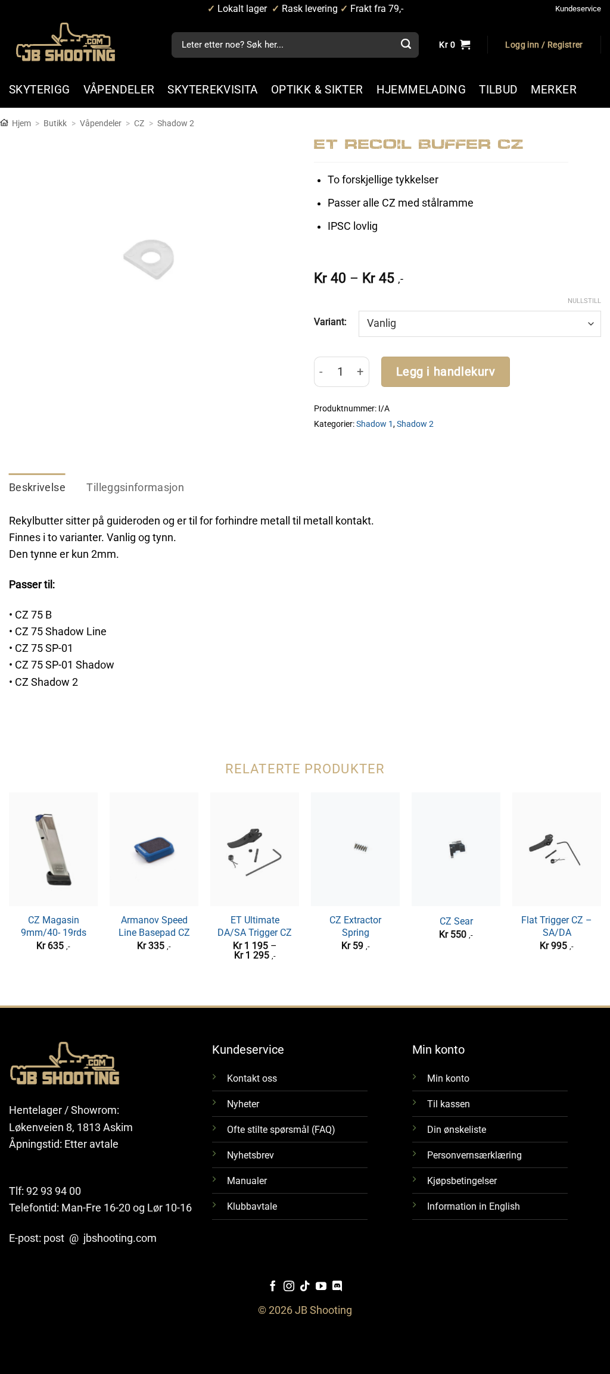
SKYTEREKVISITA (212, 89)
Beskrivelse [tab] (37, 488)
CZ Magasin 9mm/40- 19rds (53, 926)
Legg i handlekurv (446, 372)
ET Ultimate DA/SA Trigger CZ (254, 926)
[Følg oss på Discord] (337, 1287)
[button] (544, 45)
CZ (139, 123)
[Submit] (405, 45)
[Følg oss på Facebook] (272, 1287)
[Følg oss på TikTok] (305, 1287)
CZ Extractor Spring (355, 926)
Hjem (21, 123)
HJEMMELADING (421, 89)
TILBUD (498, 89)
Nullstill (584, 301)
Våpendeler (101, 123)
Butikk (55, 123)
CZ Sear (456, 921)
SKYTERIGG (39, 89)
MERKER (554, 89)
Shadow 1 (374, 424)
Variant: (330, 322)
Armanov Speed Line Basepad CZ (154, 926)
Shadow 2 (175, 123)
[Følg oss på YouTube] (321, 1287)
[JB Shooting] (77, 42)
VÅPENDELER (119, 89)
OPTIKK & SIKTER (317, 89)
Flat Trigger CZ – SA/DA (556, 926)
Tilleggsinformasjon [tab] (135, 488)
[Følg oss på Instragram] (289, 1287)
